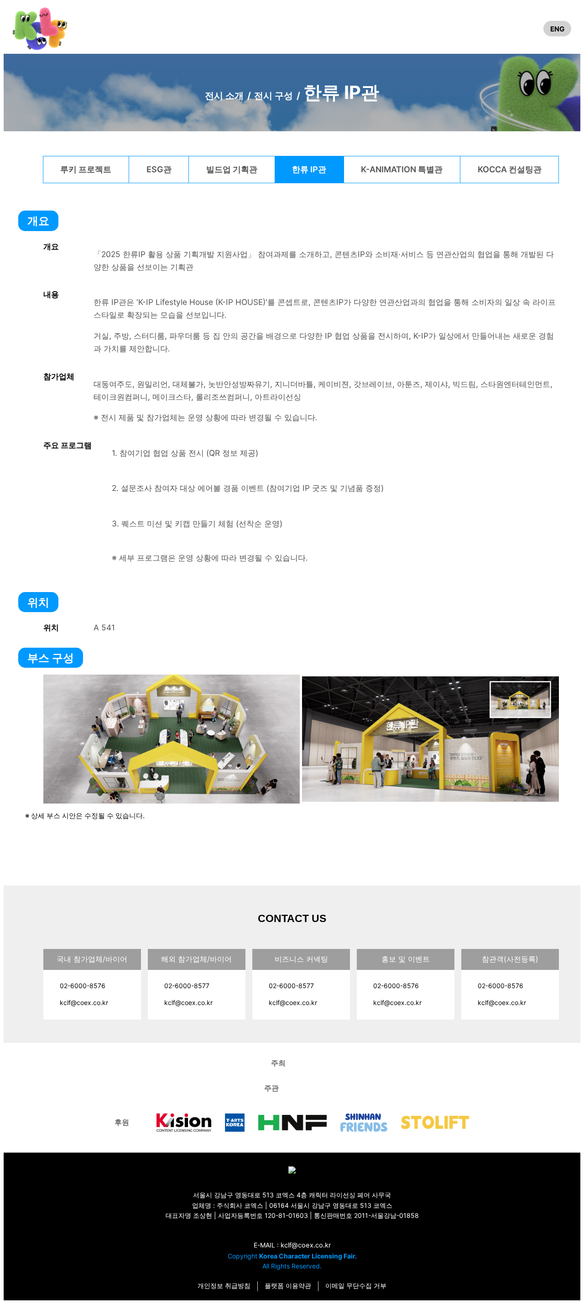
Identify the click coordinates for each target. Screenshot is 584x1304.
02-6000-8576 (82, 986)
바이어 (392, 28)
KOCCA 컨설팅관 (510, 169)
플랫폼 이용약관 (288, 1285)
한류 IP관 (309, 169)
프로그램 (211, 28)
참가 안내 (331, 28)
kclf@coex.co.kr (84, 1002)
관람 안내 (271, 28)
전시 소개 (151, 28)
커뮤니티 (452, 28)
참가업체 (492, 28)
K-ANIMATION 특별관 (402, 169)
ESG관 (159, 169)
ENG (557, 28)
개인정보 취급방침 (224, 1285)
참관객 (525, 28)
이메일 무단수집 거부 (355, 1285)
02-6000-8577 (186, 986)
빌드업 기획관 (231, 169)
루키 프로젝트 (85, 169)
